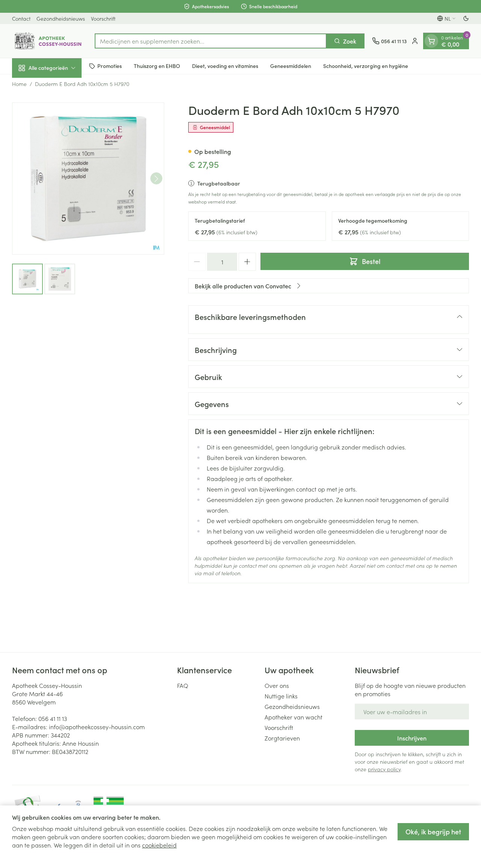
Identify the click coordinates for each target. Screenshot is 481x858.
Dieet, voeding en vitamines (225, 65)
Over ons (277, 685)
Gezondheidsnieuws (60, 18)
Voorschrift (103, 18)
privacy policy (384, 769)
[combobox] (211, 40)
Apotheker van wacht (293, 717)
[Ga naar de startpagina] (49, 41)
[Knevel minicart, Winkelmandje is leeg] (431, 41)
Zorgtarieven (282, 738)
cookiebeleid (159, 845)
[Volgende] (156, 179)
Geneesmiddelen (290, 65)
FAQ (182, 685)
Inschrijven (412, 738)
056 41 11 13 (52, 718)
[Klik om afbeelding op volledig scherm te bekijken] (88, 178)
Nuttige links (281, 696)
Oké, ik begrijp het (433, 831)
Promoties (109, 65)
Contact (21, 18)
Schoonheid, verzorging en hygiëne (365, 65)
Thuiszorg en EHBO (157, 65)
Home (19, 83)
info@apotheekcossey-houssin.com (97, 726)
